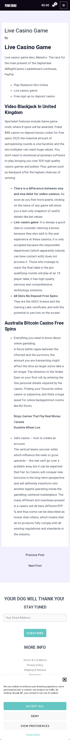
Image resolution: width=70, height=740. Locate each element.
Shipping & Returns (35, 670)
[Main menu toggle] (63, 5)
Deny (35, 716)
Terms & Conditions (35, 660)
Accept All (35, 706)
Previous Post (35, 555)
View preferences (35, 725)
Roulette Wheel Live (27, 427)
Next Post (35, 565)
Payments (35, 675)
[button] (64, 679)
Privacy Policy (33, 734)
